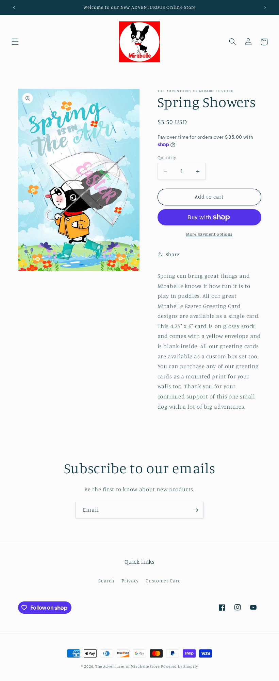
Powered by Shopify (179, 666)
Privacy (130, 580)
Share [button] (172, 254)
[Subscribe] (195, 510)
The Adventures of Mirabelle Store (127, 666)
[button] (15, 42)
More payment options (209, 234)
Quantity (167, 157)
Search (106, 580)
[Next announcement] (265, 7)
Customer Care (163, 580)
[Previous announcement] (13, 7)
